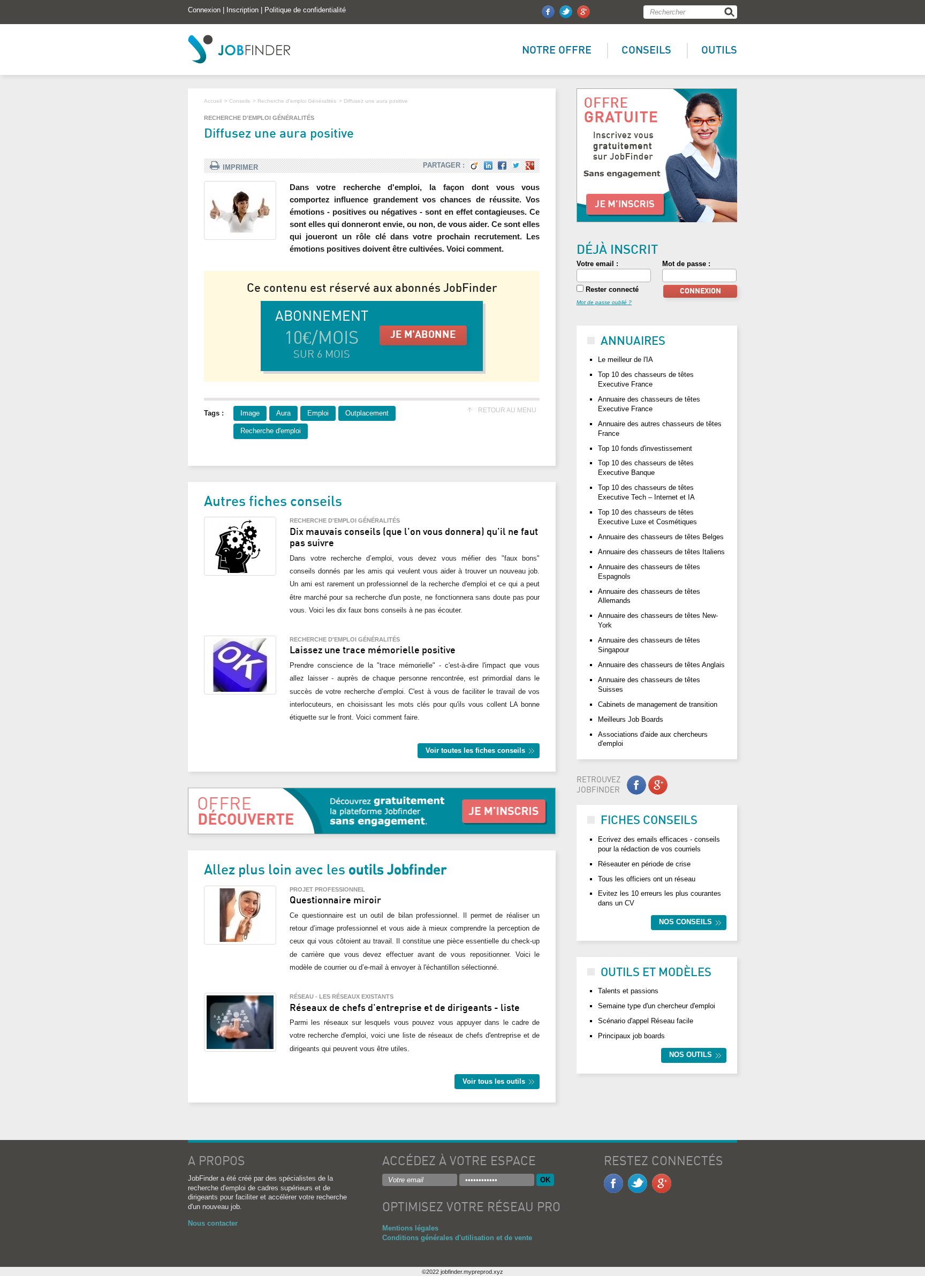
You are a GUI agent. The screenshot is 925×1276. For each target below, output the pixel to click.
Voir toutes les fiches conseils (475, 750)
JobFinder (239, 49)
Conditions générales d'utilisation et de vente (457, 1238)
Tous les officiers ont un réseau (646, 879)
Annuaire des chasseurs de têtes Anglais (661, 665)
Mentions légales (410, 1228)
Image (250, 413)
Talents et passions (628, 991)
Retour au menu (507, 410)
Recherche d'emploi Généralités (259, 118)
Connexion (204, 10)
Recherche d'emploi (270, 431)
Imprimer (240, 167)
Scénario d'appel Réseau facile (645, 1021)
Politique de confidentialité (305, 10)
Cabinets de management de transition (657, 704)
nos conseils (685, 922)
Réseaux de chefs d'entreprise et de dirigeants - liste (405, 1008)
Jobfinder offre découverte (657, 155)
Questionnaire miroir (335, 900)
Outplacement (367, 413)
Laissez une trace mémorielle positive (373, 650)
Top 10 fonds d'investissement (645, 448)
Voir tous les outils (493, 1081)
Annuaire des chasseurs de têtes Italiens (661, 552)
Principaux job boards (631, 1036)
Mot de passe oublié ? (604, 302)
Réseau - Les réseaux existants (341, 996)
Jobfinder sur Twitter (565, 11)
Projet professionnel (327, 889)
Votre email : (597, 264)
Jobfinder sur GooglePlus (583, 11)
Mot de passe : (686, 264)
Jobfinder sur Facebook (548, 11)
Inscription (242, 10)
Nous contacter (213, 1223)
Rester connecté (611, 289)
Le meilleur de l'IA (625, 360)
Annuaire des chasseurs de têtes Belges (661, 537)
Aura (283, 413)
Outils (719, 50)
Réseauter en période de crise (644, 864)
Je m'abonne (423, 335)
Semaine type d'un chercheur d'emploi (656, 1006)
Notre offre (557, 50)
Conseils (646, 50)
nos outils (690, 1055)
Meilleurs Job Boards (630, 719)
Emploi (318, 413)
